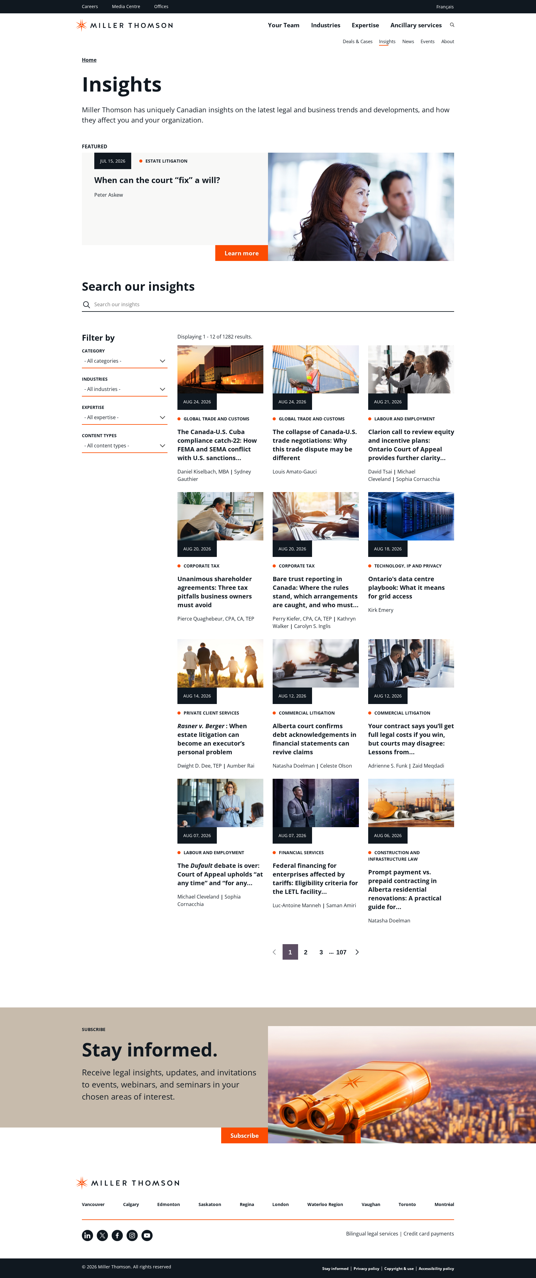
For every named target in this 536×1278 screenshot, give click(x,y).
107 (340, 952)
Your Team (284, 25)
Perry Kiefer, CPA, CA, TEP (302, 618)
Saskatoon (210, 1204)
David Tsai (380, 471)
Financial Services (301, 852)
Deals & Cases (358, 41)
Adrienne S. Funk (387, 765)
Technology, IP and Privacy (408, 566)
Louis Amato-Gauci (295, 471)
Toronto (407, 1204)
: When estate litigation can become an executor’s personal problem (212, 739)
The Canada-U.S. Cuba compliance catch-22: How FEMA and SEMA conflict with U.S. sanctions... (217, 445)
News (408, 41)
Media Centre (126, 6)
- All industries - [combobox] (102, 389)
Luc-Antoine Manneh (297, 905)
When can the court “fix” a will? (157, 180)
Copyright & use (399, 1268)
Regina (247, 1204)
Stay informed (335, 1268)
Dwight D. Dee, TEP (199, 765)
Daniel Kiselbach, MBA (203, 471)
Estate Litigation (166, 161)
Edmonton (168, 1204)
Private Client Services (211, 713)
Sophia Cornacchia (418, 479)
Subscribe (244, 1135)
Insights (387, 41)
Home (89, 59)
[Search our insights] (86, 305)
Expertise (365, 25)
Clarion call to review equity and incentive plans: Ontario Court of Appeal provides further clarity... (411, 445)
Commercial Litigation (307, 713)
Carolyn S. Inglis (312, 626)
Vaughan (371, 1204)
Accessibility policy (436, 1268)
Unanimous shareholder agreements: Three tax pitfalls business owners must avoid (214, 592)
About (447, 41)
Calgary (131, 1204)
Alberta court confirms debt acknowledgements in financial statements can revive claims (314, 739)
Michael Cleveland (198, 896)
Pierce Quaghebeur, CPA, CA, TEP (215, 618)
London (280, 1204)
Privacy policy (366, 1268)
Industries (325, 25)
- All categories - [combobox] (102, 360)
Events (428, 41)
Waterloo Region (325, 1204)
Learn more (242, 253)
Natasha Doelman (294, 765)
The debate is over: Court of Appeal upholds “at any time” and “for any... (220, 874)
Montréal (444, 1204)
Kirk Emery (380, 610)
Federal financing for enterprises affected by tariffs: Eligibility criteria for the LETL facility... (315, 878)
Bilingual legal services (372, 1233)
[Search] (452, 25)
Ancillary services (416, 25)
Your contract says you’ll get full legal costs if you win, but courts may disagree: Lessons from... (411, 739)
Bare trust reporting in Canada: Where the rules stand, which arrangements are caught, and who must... (316, 592)
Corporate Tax (201, 566)
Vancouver (93, 1204)
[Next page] (357, 952)
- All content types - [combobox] (106, 445)
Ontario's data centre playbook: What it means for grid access (406, 587)
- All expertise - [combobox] (101, 417)
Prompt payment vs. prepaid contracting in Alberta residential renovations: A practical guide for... (404, 889)
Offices (161, 6)
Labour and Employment (404, 419)
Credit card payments (429, 1233)
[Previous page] (275, 952)
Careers (90, 6)
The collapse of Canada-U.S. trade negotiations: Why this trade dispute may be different (315, 445)
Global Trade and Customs (216, 419)
